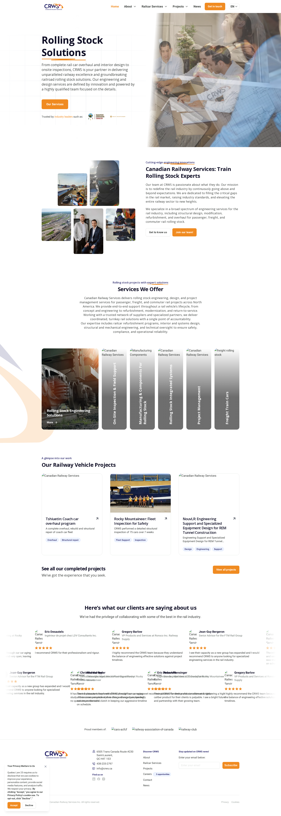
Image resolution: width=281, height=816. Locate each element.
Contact (147, 779)
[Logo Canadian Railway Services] (54, 6)
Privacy (225, 802)
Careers (147, 774)
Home (115, 6)
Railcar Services (152, 6)
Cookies (235, 802)
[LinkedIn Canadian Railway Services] (93, 779)
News (197, 6)
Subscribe (230, 765)
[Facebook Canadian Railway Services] (98, 779)
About (128, 6)
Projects (178, 6)
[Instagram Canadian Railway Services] (103, 779)
